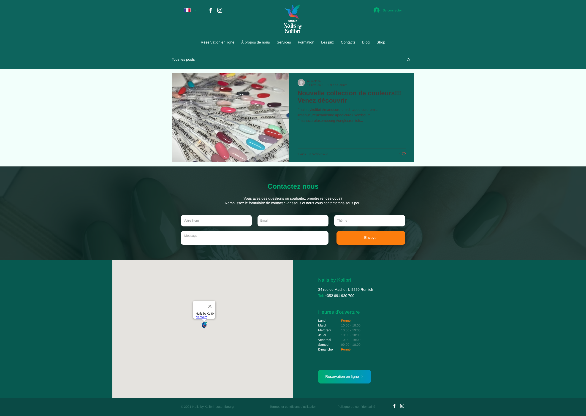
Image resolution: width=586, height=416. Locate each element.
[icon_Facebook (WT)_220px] (210, 10)
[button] (408, 60)
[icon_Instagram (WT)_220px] (219, 10)
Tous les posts (183, 59)
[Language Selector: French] (190, 10)
